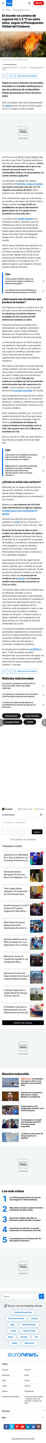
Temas (5, 1364)
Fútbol (14, 1343)
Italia (12, 1325)
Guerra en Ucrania (16, 1318)
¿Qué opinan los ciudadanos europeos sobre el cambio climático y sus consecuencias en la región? (21, 457)
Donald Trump (29, 1331)
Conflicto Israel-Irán (23, 1312)
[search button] (41, 1296)
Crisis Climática (32, 716)
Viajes (4, 1386)
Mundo (27, 1370)
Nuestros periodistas (10, 1396)
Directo (39, 3)
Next (4, 1380)
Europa (5, 1370)
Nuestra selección (15, 1074)
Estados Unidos (29, 1325)
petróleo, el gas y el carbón (30, 184)
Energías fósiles (12, 722)
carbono (9, 105)
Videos (5, 1391)
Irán (36, 1337)
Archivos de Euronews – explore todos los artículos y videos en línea (34, 1399)
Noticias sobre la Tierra (21, 10)
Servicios (6, 1411)
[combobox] (23, 1296)
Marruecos (29, 1343)
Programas (29, 1391)
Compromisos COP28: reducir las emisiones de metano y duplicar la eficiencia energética (19, 281)
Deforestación (11, 716)
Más (4, 1417)
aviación (21, 578)
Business (5, 1375)
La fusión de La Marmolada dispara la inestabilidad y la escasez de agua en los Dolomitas (19, 704)
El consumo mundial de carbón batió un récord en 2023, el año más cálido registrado (18, 685)
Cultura (28, 1386)
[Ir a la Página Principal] (9, 3)
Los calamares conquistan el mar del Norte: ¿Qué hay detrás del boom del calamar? (20, 695)
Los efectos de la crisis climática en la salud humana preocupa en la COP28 (20, 291)
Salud (10, 1337)
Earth (8, 10)
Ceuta (13, 1331)
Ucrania (23, 1337)
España (34, 1318)
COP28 (30, 722)
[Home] (3, 10)
